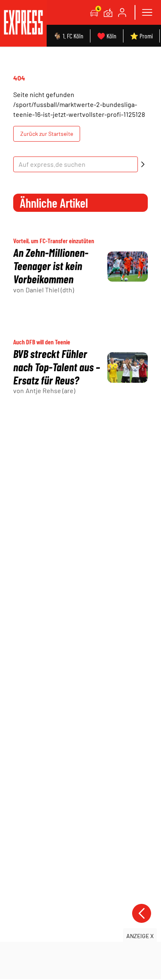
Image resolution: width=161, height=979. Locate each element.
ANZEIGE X (140, 935)
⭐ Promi (141, 36)
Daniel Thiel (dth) (50, 290)
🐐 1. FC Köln (68, 36)
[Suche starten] (143, 164)
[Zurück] (141, 913)
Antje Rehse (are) (50, 390)
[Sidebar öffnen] (147, 12)
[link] (23, 23)
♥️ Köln (106, 36)
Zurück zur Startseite (46, 133)
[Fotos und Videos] (108, 12)
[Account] (122, 12)
